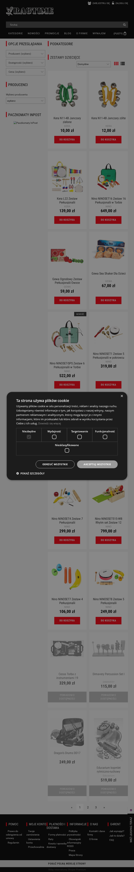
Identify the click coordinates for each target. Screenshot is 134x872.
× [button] (121, 396)
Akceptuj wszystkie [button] (97, 464)
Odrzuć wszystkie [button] (55, 464)
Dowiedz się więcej (49, 423)
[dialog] (67, 436)
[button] (30, 473)
